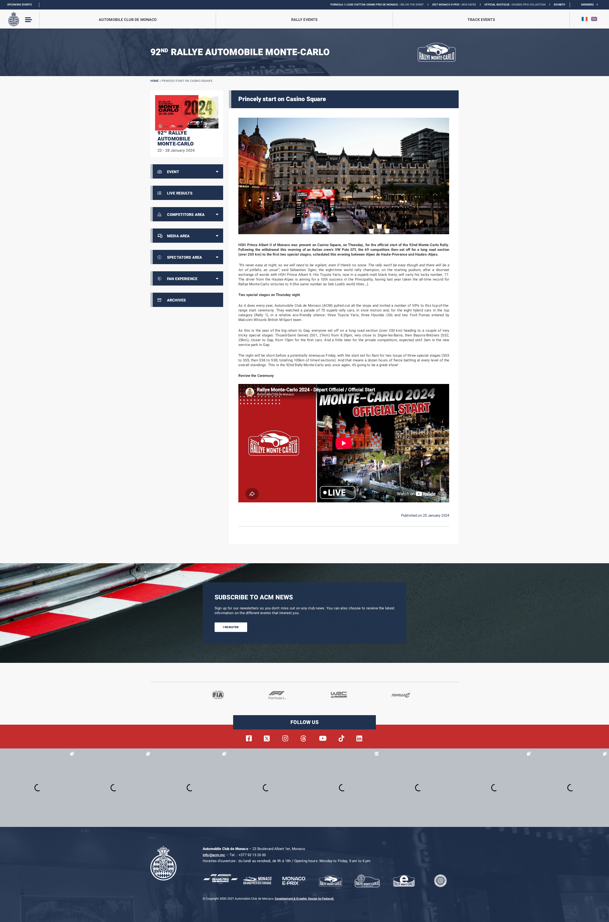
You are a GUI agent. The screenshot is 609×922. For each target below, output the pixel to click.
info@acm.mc (214, 855)
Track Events (481, 20)
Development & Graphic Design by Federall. (304, 899)
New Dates (405, 5)
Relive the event (348, 5)
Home (154, 81)
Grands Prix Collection (465, 5)
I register (231, 627)
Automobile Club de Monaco (128, 20)
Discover (548, 5)
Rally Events (304, 20)
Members (589, 5)
